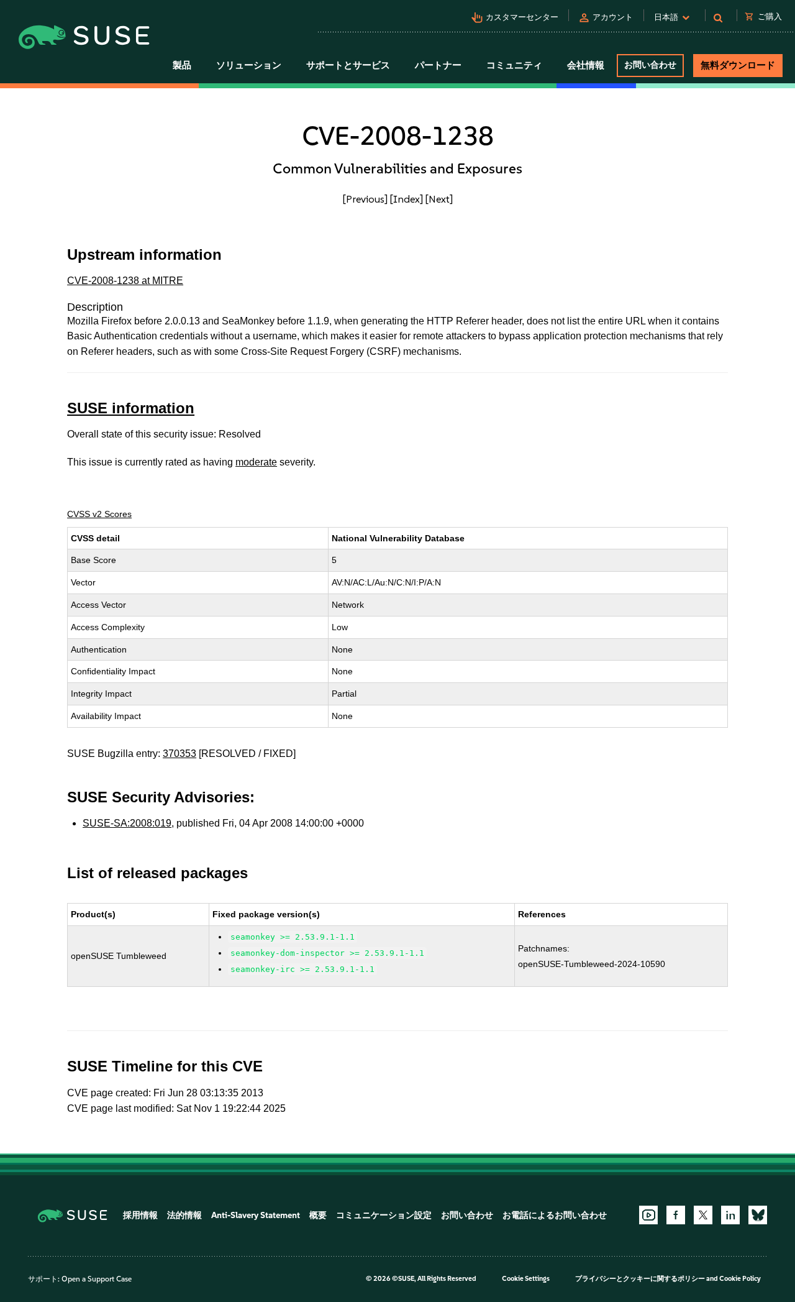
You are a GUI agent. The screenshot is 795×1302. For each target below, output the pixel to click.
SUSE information (130, 408)
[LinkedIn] (730, 1215)
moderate (256, 462)
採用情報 (140, 1215)
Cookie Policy (740, 1279)
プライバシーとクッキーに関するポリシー (640, 1279)
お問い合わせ (650, 65)
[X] (703, 1215)
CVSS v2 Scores (99, 514)
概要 (318, 1215)
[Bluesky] (757, 1215)
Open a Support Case (96, 1279)
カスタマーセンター (522, 17)
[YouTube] (648, 1215)
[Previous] (365, 199)
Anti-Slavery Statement (255, 1215)
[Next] (439, 199)
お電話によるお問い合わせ (554, 1215)
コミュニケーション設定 (384, 1215)
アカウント (613, 17)
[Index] (406, 199)
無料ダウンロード (738, 65)
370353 (179, 753)
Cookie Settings (526, 1279)
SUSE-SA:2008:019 (127, 823)
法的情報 (184, 1215)
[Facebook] (675, 1215)
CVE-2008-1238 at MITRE (125, 280)
